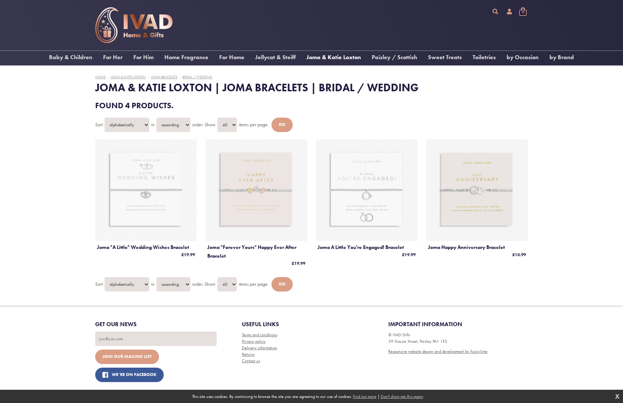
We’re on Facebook (134, 374)
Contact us (251, 361)
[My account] (509, 11)
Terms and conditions (259, 335)
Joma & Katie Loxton (128, 77)
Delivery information (259, 348)
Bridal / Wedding (197, 77)
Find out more (364, 396)
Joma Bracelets (164, 77)
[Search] (495, 11)
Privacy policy (254, 341)
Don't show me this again (402, 396)
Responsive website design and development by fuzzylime (437, 351)
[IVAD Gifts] (134, 25)
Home (100, 77)
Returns (248, 354)
